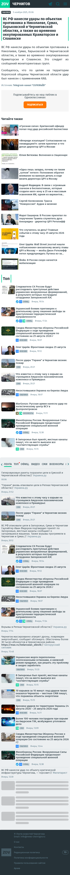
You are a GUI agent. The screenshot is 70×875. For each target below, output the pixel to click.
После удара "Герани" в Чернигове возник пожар (41, 361)
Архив (17, 868)
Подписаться (35, 104)
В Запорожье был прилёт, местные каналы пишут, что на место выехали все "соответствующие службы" (41, 442)
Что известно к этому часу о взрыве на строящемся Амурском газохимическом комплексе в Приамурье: (39, 376)
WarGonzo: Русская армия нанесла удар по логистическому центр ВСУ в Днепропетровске (41, 406)
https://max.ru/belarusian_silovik (21, 644)
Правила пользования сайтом (29, 863)
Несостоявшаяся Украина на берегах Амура (42, 390)
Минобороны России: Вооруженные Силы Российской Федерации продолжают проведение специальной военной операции (41, 424)
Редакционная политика (27, 852)
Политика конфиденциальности (31, 857)
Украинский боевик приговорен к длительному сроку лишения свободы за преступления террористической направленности (40, 312)
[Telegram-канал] (50, 4)
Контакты (19, 847)
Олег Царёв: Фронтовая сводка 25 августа (41, 347)
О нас (17, 842)
